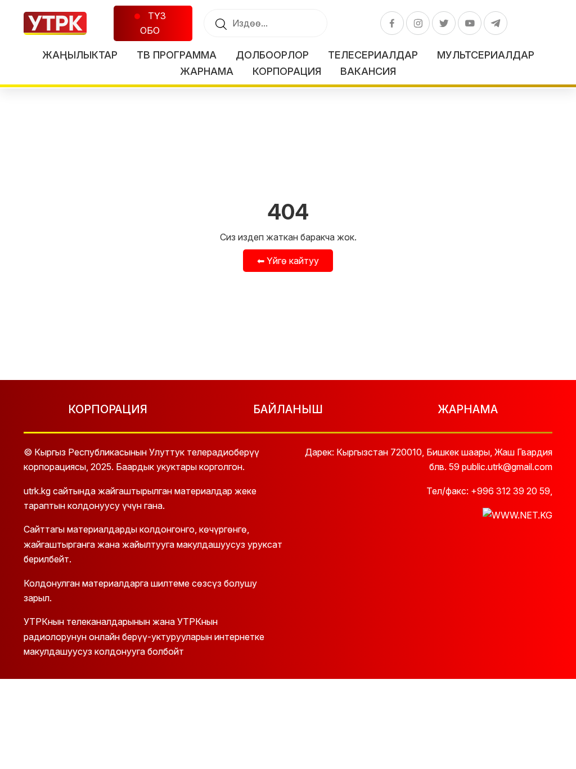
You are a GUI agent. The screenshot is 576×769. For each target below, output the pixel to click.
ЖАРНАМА (468, 409)
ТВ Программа (177, 55)
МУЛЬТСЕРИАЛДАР (485, 55)
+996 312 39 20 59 (510, 491)
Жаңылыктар (80, 55)
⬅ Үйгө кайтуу (288, 260)
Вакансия (368, 71)
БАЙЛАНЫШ (288, 409)
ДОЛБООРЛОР (272, 55)
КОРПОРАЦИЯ (107, 409)
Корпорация (287, 71)
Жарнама (206, 71)
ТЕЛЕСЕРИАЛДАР (373, 55)
